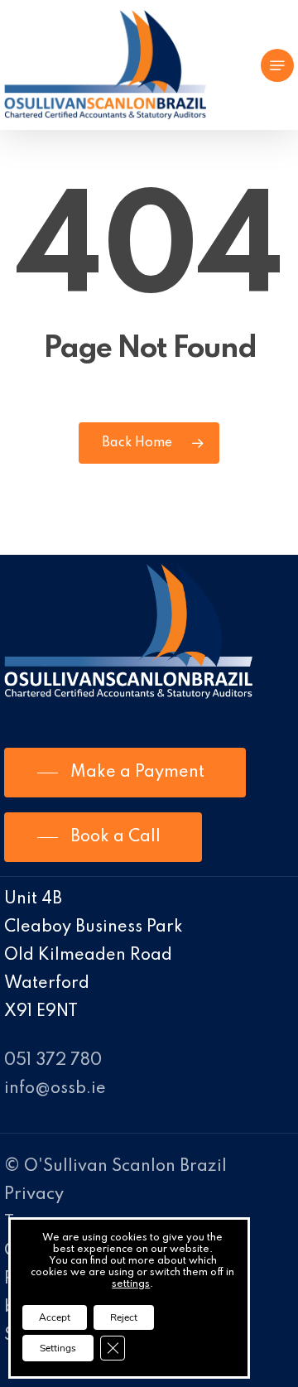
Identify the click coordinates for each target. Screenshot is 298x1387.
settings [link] (131, 1284)
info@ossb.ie (55, 1089)
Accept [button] (54, 1317)
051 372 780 (53, 1060)
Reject (123, 1317)
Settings (58, 1348)
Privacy (34, 1195)
